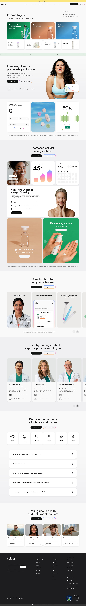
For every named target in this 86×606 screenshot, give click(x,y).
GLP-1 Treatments (39, 559)
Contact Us (55, 573)
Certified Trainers (70, 567)
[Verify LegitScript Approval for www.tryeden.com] (69, 598)
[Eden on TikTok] (16, 598)
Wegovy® (38, 565)
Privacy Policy (70, 580)
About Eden (55, 559)
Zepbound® (38, 567)
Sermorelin (38, 573)
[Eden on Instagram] (11, 598)
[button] (26, 4)
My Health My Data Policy (72, 583)
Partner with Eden (71, 565)
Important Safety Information (73, 585)
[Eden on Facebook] (8, 598)
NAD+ (37, 576)
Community (55, 565)
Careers (54, 578)
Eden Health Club (70, 559)
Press (54, 576)
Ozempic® (38, 562)
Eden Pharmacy (70, 562)
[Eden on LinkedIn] (19, 598)
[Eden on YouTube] (22, 598)
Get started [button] (73, 4)
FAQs (54, 570)
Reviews (54, 567)
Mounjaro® (38, 570)
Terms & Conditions (71, 577)
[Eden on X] (13, 598)
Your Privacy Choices (71, 588)
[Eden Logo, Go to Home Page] (3, 4)
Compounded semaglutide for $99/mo (43, 0)
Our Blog (54, 562)
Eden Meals (69, 570)
